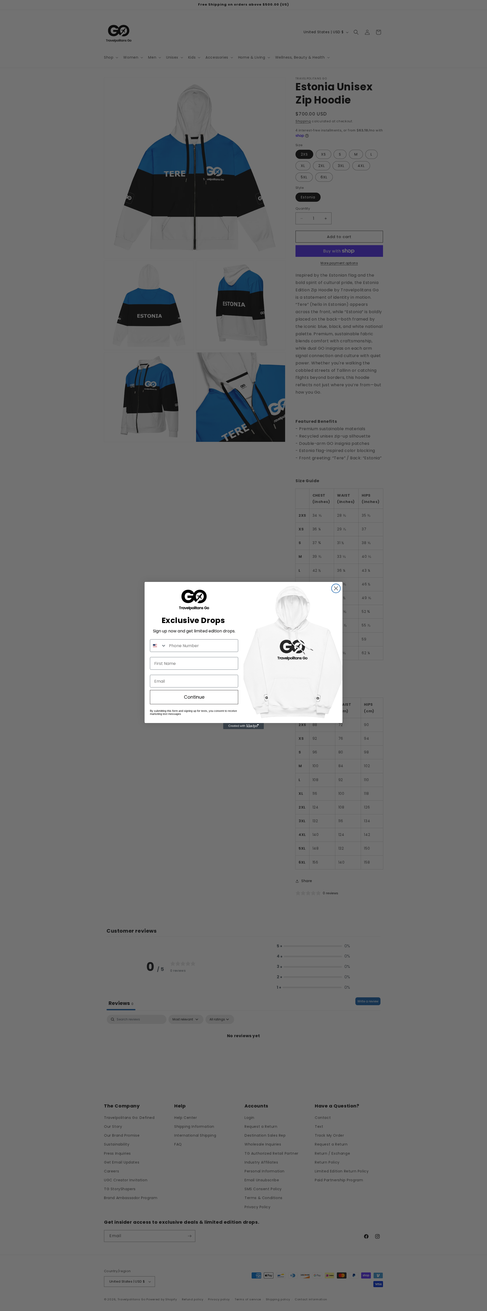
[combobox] (158, 646)
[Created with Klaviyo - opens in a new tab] (243, 726)
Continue (194, 697)
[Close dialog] (336, 588)
